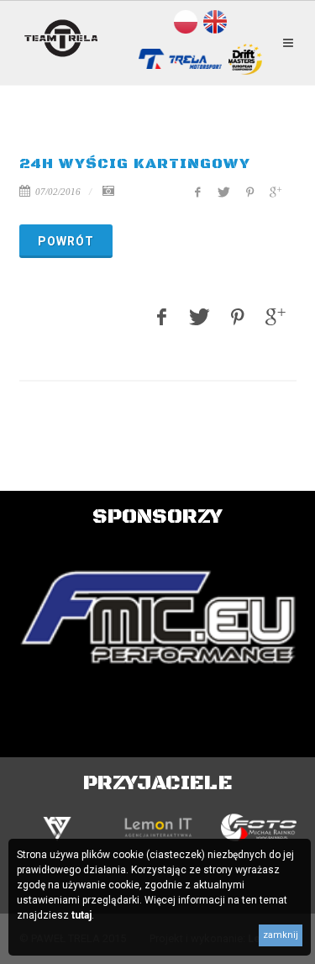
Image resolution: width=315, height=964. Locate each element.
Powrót (66, 241)
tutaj (81, 915)
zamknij (280, 935)
